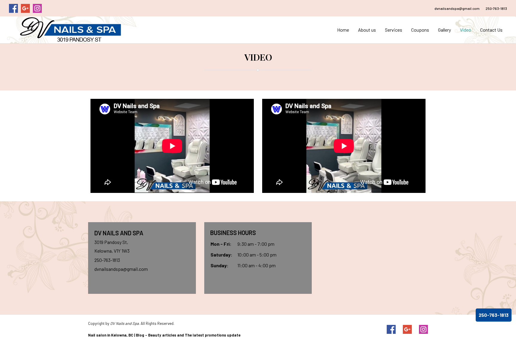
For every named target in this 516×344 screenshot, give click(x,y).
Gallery (444, 30)
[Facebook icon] (391, 329)
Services (393, 30)
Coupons (420, 30)
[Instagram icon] (423, 329)
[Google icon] (407, 329)
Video (465, 30)
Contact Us (491, 30)
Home (343, 30)
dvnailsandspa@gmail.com (457, 8)
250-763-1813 (496, 8)
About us (367, 30)
